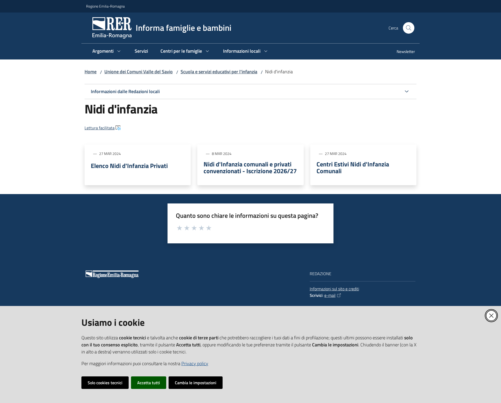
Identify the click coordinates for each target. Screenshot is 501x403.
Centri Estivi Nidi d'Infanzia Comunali (353, 167)
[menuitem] (402, 52)
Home (91, 71)
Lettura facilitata (100, 128)
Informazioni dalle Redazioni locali (125, 91)
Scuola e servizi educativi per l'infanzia (219, 71)
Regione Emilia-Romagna (105, 6)
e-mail (330, 295)
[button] (408, 28)
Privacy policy (194, 363)
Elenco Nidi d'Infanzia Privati (129, 165)
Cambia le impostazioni (195, 383)
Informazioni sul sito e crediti (334, 289)
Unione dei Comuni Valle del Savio (138, 71)
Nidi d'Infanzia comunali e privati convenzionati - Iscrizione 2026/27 (250, 167)
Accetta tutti (148, 383)
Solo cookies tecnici (105, 383)
